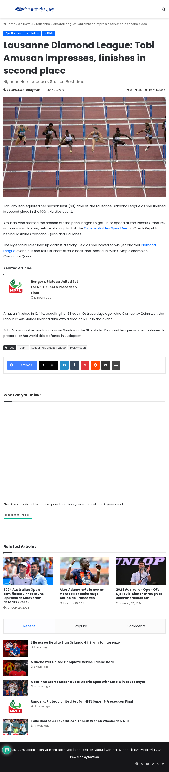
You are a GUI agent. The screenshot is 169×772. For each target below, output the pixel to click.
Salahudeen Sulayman (24, 90)
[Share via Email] (105, 365)
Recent (29, 626)
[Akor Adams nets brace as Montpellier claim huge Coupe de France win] (84, 571)
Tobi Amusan (78, 347)
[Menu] (5, 11)
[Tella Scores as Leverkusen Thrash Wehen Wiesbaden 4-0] (15, 727)
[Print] (116, 365)
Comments (136, 626)
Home (10, 24)
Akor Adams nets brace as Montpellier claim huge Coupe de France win (82, 593)
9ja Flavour (25, 24)
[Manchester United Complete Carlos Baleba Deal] (15, 668)
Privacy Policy (142, 750)
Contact (111, 750)
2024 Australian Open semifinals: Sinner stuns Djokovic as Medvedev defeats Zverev (23, 595)
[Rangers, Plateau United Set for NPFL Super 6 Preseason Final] (16, 287)
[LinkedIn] (64, 365)
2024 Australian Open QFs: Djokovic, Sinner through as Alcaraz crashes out (139, 593)
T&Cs (157, 750)
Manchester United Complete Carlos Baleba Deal (72, 662)
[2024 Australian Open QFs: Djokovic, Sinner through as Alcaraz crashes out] (141, 571)
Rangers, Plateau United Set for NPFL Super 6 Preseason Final (54, 287)
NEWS (49, 33)
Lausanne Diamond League (48, 347)
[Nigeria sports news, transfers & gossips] (34, 9)
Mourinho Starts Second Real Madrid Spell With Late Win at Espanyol (88, 682)
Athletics (33, 33)
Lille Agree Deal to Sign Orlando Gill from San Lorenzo (75, 642)
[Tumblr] (74, 365)
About (99, 750)
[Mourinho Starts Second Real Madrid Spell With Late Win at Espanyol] (15, 688)
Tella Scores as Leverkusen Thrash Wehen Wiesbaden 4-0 (80, 721)
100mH (23, 347)
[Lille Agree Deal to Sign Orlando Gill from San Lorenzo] (15, 648)
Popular (81, 626)
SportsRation (84, 750)
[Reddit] (95, 365)
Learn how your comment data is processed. (91, 504)
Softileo (93, 757)
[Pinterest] (85, 365)
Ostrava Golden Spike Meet (106, 228)
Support (124, 750)
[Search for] (163, 11)
